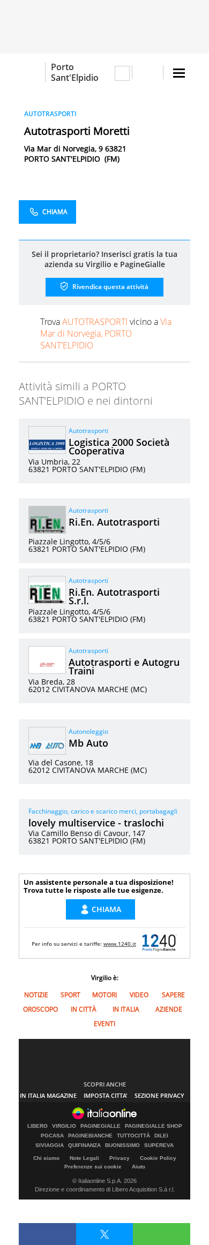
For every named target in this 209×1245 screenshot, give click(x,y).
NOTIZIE (36, 994)
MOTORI (104, 994)
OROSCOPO (40, 1009)
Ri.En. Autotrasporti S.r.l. (114, 596)
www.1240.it (119, 943)
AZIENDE (168, 1009)
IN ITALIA (126, 1009)
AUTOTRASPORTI (50, 113)
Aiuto (138, 1167)
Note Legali (84, 1158)
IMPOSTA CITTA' (106, 1095)
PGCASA (52, 1135)
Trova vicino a (105, 333)
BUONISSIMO (122, 1145)
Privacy (119, 1158)
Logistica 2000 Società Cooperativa (119, 446)
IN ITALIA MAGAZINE (48, 1095)
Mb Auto (88, 743)
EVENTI (104, 1023)
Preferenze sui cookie (93, 1167)
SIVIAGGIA (49, 1145)
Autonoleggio (88, 731)
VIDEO (139, 994)
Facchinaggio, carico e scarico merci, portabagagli (102, 811)
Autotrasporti (88, 430)
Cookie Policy (158, 1158)
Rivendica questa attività (109, 286)
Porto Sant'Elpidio (75, 72)
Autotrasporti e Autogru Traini (124, 666)
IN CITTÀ (83, 1009)
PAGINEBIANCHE (90, 1135)
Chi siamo (46, 1158)
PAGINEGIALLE (100, 1126)
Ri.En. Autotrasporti (114, 521)
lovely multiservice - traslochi (96, 822)
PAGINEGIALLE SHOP (153, 1126)
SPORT (70, 994)
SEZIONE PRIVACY (159, 1095)
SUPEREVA (159, 1145)
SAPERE (173, 994)
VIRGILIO (64, 1126)
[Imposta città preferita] (32, 72)
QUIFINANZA (84, 1145)
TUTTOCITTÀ (133, 1135)
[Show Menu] (179, 73)
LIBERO (37, 1126)
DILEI (161, 1135)
